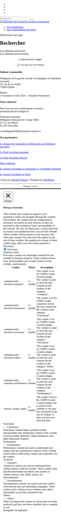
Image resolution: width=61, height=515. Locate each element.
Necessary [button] (8, 246)
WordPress (48, 179)
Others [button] (6, 495)
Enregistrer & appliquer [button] (15, 510)
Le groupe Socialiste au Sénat (15, 174)
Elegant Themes (19, 179)
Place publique (7, 163)
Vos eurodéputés (15, 27)
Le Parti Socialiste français (13, 157)
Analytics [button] (8, 459)
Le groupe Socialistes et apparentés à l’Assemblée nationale (30, 168)
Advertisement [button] (10, 477)
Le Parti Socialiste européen (14, 152)
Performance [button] (9, 441)
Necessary (12, 249)
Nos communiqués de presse (21, 29)
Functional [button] (8, 423)
